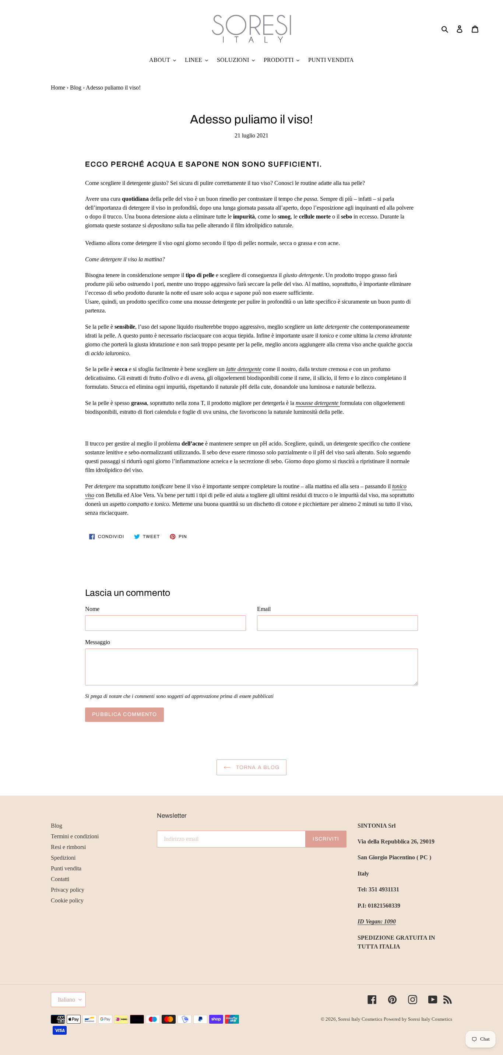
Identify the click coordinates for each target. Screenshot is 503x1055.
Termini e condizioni (75, 836)
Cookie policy (67, 900)
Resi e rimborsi (68, 847)
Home (58, 87)
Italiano (66, 999)
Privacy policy (67, 890)
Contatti (60, 879)
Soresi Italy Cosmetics (360, 1019)
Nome (92, 609)
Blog (75, 87)
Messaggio (97, 642)
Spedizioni (63, 858)
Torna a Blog (257, 767)
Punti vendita (66, 868)
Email (264, 609)
